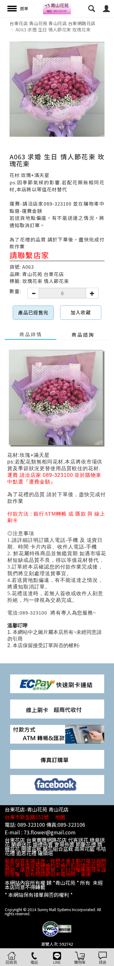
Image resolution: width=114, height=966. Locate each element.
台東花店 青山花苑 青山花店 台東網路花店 (53, 23)
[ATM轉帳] (57, 734)
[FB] (57, 784)
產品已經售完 (33, 312)
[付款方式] (57, 708)
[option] (57, 89)
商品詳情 (30, 334)
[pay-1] (57, 683)
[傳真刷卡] (57, 759)
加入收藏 (81, 312)
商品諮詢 (83, 334)
